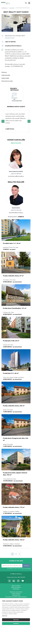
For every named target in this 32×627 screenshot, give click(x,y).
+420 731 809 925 (10, 42)
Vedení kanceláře (5, 75)
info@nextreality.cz (16, 574)
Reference (4, 72)
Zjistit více (4, 615)
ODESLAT (26, 565)
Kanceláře (12, 8)
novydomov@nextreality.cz (13, 46)
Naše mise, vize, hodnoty (16, 592)
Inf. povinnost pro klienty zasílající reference (16, 596)
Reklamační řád (16, 595)
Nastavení (16, 619)
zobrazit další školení (17, 100)
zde (29, 568)
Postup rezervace (16, 593)
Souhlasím (16, 623)
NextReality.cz (4, 8)
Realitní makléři (5, 78)
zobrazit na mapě (9, 38)
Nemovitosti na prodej (7, 81)
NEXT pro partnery (16, 587)
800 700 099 (21, 577)
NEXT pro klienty (16, 585)
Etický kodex (16, 589)
